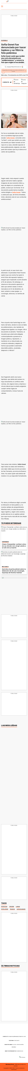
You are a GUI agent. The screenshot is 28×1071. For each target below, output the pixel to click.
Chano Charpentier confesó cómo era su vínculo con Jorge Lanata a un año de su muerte (14, 546)
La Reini (18, 906)
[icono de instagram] (22, 1)
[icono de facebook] (14, 1)
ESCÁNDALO (4, 40)
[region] (14, 26)
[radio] (3, 1)
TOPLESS (11, 906)
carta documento (21, 909)
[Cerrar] (25, 70)
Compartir (6, 82)
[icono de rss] (26, 1)
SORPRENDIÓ (5, 541)
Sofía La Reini (4, 909)
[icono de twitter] (18, 1)
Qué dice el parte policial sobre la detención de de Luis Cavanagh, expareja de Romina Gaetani (14, 571)
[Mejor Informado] (14, 6)
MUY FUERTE (5, 566)
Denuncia (12, 909)
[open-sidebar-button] (2, 6)
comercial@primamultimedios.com (14, 1036)
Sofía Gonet (16, 192)
